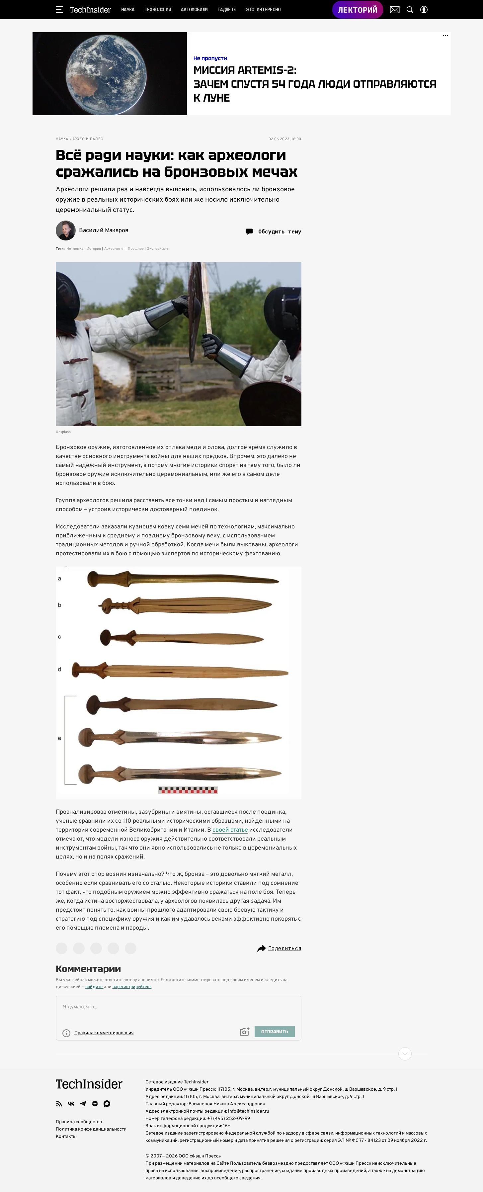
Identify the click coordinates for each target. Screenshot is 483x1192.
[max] (107, 1103)
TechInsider (90, 10)
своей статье (230, 830)
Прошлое (136, 248)
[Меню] (59, 9)
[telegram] (83, 1103)
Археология (114, 248)
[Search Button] (410, 9)
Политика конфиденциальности (91, 1129)
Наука (62, 139)
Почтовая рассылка (395, 9)
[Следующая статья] (242, 1053)
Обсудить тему (279, 231)
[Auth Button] (424, 9)
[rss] (59, 1103)
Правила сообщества (79, 1122)
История (94, 248)
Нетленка (74, 248)
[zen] (95, 1103)
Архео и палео (88, 139)
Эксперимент (158, 248)
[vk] (71, 1103)
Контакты (66, 1137)
